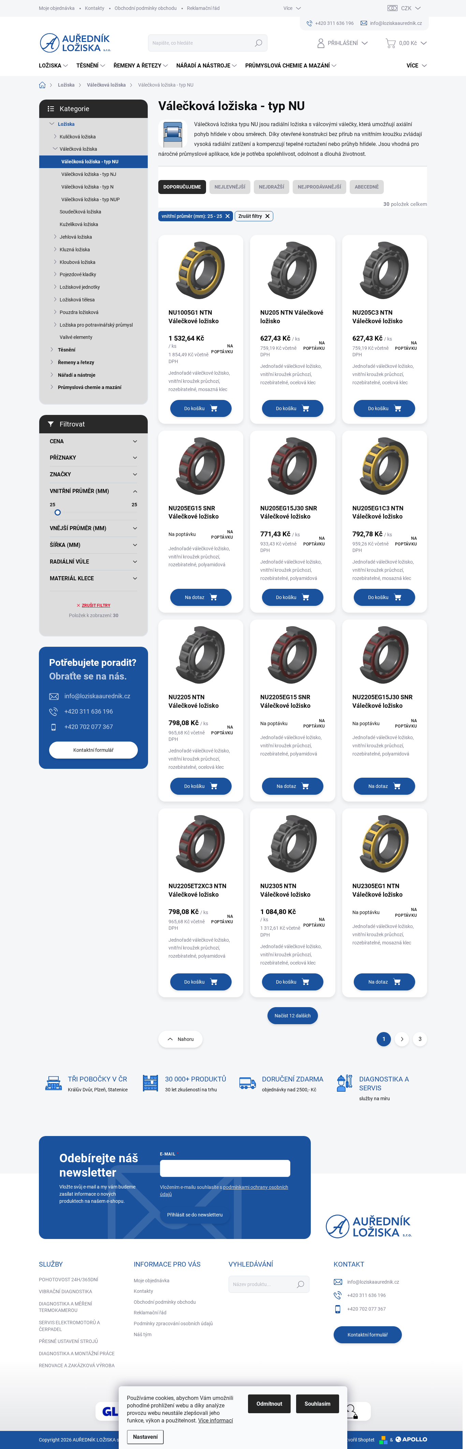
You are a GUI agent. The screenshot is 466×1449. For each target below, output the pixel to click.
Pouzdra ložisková (79, 312)
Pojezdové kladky (78, 274)
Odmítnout (269, 1404)
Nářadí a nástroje (77, 375)
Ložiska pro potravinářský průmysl (96, 325)
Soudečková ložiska (80, 211)
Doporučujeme (182, 187)
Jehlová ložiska (76, 237)
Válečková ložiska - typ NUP (90, 199)
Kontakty (94, 8)
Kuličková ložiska (78, 136)
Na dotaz (194, 597)
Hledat (259, 43)
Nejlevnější (230, 187)
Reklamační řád (203, 8)
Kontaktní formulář (93, 750)
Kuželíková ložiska (79, 224)
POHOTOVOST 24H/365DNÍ (68, 1279)
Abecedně (367, 187)
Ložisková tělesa (77, 299)
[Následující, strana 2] (402, 1039)
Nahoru (186, 1039)
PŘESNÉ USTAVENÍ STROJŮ (68, 1341)
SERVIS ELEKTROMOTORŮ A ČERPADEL (69, 1326)
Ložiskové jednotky (80, 287)
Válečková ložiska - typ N (87, 187)
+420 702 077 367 (88, 726)
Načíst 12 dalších (293, 1015)
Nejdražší (271, 187)
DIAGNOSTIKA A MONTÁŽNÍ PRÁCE (77, 1353)
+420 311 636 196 (88, 711)
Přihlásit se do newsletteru (195, 1215)
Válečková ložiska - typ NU (89, 161)
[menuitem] (54, 66)
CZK (406, 8)
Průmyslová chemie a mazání (89, 387)
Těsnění (66, 350)
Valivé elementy (76, 337)
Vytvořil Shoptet (358, 1440)
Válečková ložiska (78, 149)
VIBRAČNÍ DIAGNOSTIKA (65, 1291)
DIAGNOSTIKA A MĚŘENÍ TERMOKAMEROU (65, 1307)
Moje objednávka (57, 8)
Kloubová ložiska (78, 262)
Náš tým (142, 1334)
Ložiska (66, 124)
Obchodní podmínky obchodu (146, 8)
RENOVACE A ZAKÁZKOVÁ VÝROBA (77, 1365)
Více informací (215, 1420)
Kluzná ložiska (75, 249)
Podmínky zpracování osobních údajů (173, 1323)
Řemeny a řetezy (76, 362)
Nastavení (145, 1437)
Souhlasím (318, 1404)
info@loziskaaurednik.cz (97, 696)
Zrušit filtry (96, 605)
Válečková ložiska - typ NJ (88, 174)
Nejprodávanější (319, 187)
